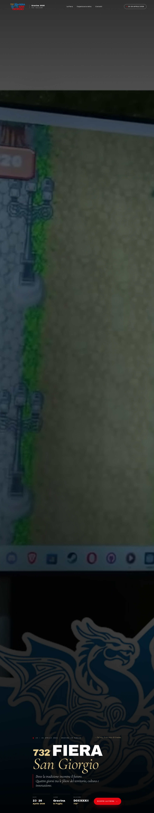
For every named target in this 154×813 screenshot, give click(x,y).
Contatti (98, 6)
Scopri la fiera (107, 801)
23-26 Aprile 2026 (136, 6)
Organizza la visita (84, 6)
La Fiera (70, 6)
